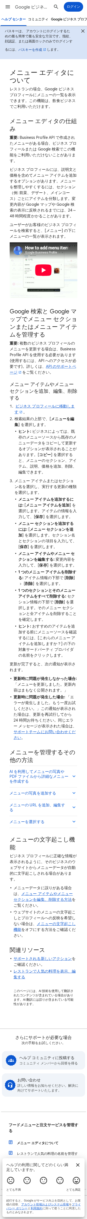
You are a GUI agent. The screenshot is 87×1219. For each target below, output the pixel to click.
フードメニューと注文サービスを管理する (43, 1128)
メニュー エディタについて (37, 1143)
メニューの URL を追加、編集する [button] (37, 807)
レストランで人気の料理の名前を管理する (47, 1156)
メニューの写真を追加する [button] (32, 793)
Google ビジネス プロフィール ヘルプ (33, 7)
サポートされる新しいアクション (43, 958)
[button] (8, 7)
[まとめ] (83, 32)
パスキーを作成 (30, 49)
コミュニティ (38, 19)
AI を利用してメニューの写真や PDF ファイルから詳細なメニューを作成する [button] (38, 776)
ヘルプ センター (13, 19)
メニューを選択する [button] (26, 821)
